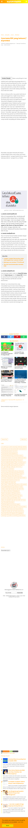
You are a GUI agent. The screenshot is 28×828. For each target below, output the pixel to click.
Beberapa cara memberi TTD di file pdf (14, 262)
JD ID (18, 480)
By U (3, 466)
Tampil (8, 78)
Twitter (14, 511)
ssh (13, 506)
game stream (14, 475)
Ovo (3, 491)
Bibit (9, 464)
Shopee (6, 502)
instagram (17, 477)
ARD (13, 460)
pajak (6, 491)
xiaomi (3, 515)
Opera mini (20, 488)
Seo (2, 502)
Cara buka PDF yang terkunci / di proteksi (19, 353)
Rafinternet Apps (16, 497)
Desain (21, 471)
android (19, 457)
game (8, 475)
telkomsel (23, 506)
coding (12, 466)
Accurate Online (12, 446)
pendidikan (16, 491)
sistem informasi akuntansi (8, 504)
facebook (21, 473)
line (14, 484)
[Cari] (26, 1)
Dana (17, 471)
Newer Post (4, 439)
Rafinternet (14, 1)
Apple (9, 460)
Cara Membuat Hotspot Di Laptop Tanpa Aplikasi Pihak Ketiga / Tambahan (20, 381)
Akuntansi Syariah (18, 455)
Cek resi (7, 466)
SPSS (9, 506)
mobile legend (5, 488)
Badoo (20, 460)
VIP (22, 511)
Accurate (4, 446)
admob (19, 446)
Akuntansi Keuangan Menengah (9, 453)
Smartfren (4, 506)
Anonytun (4, 460)
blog (13, 464)
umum (19, 511)
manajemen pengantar (7, 486)
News (15, 488)
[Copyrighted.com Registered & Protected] (5, 751)
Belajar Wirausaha (20, 462)
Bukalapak (18, 464)
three (3, 511)
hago (20, 475)
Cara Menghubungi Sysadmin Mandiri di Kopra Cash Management (16, 793)
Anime (24, 457)
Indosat (12, 477)
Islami (14, 480)
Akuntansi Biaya (22, 449)
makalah (19, 484)
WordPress (20, 513)
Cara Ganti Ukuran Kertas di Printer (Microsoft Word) (21, 395)
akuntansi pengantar (7, 455)
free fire (4, 475)
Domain (10, 473)
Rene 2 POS (4, 500)
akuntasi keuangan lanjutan (9, 457)
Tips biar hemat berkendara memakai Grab (13, 265)
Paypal (10, 491)
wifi (9, 513)
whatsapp (4, 513)
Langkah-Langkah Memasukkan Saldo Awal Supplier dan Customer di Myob (14, 259)
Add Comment (7, 44)
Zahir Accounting (13, 515)
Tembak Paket (5, 508)
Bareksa (12, 462)
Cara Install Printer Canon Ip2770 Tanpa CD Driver (6, 380)
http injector (5, 477)
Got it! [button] (7, 825)
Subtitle (17, 506)
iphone (9, 480)
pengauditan (16, 493)
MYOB (11, 488)
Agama (3, 449)
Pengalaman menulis (7, 493)
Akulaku (8, 449)
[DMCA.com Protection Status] (14, 751)
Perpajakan (4, 495)
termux (20, 508)
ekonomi (15, 473)
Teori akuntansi (13, 508)
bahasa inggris (5, 462)
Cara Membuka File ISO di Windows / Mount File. (7, 395)
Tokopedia (8, 511)
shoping (12, 502)
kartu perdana (5, 482)
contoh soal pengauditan (8, 471)
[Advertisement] (14, 19)
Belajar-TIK (4, 464)
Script (14, 500)
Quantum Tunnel (6, 497)
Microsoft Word (18, 486)
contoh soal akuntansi (7, 469)
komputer (12, 482)
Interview (4, 480)
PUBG (20, 495)
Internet (23, 477)
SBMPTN (10, 500)
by (23, 464)
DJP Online (4, 473)
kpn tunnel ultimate (7, 484)
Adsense (24, 446)
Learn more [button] (20, 822)
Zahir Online (22, 515)
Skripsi (18, 504)
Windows (13, 513)
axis (16, 460)
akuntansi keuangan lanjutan (9, 451)
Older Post (23, 439)
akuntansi (14, 449)
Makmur (24, 484)
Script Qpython (21, 500)
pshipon (11, 495)
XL (6, 515)
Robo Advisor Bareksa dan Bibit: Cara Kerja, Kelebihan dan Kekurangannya (16, 772)
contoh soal (18, 466)
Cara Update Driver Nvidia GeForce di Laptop (20, 367)
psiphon (16, 495)
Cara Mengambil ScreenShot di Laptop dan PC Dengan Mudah (7, 353)
